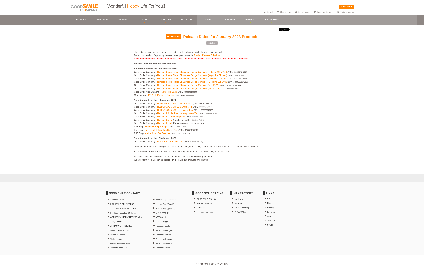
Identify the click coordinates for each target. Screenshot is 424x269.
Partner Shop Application (120, 243)
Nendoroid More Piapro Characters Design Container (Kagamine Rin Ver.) (192, 75)
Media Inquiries (347, 12)
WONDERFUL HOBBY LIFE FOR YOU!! (126, 217)
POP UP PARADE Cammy (161, 95)
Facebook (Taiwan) (163, 235)
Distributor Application (118, 248)
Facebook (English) (164, 226)
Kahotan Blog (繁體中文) (166, 209)
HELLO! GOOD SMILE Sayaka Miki (174, 107)
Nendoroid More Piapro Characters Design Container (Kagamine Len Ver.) (192, 78)
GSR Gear (201, 208)
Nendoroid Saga (169, 92)
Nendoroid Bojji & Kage (156, 126)
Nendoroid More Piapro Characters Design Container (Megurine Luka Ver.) (192, 82)
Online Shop (286, 12)
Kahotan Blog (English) (165, 204)
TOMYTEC (271, 221)
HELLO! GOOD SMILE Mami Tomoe (174, 103)
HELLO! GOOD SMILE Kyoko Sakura (175, 110)
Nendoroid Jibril (164, 123)
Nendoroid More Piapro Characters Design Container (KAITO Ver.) (188, 88)
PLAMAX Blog (240, 212)
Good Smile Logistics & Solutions (123, 213)
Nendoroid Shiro (164, 120)
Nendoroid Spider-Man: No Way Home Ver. (177, 113)
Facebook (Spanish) (164, 243)
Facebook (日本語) (163, 222)
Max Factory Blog (242, 208)
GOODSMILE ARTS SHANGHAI (123, 209)
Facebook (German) (164, 239)
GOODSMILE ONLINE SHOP (122, 204)
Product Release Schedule (207, 55)
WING (269, 216)
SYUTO (270, 225)
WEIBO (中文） (162, 217)
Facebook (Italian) (163, 248)
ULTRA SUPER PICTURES (121, 226)
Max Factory (240, 199)
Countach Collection (205, 212)
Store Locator (304, 12)
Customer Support (325, 12)
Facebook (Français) (164, 230)
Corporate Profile (117, 200)
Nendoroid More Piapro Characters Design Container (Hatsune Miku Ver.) (192, 72)
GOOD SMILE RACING (206, 199)
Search (270, 12)
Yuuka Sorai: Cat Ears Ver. (157, 133)
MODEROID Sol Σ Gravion (170, 141)
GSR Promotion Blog (205, 203)
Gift (268, 199)
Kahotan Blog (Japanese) (166, 200)
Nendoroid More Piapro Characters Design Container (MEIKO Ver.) (189, 85)
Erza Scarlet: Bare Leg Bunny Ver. (161, 130)
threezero (271, 212)
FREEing (270, 208)
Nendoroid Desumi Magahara (171, 116)
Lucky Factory (116, 222)
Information (173, 36)
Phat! (269, 203)
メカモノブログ (162, 213)
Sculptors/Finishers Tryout (121, 230)
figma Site (238, 203)
